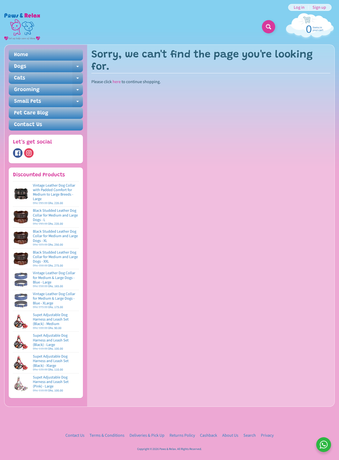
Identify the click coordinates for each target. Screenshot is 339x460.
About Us (230, 435)
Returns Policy (182, 435)
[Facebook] (18, 153)
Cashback (208, 435)
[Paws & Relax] (22, 26)
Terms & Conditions (107, 435)
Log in (299, 7)
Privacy (267, 435)
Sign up (319, 7)
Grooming (48, 91)
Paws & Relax (167, 449)
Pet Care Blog (31, 113)
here (117, 82)
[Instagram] (29, 153)
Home (21, 54)
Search (249, 435)
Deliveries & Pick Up (147, 435)
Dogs (48, 68)
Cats (48, 79)
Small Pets (48, 103)
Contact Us (28, 124)
